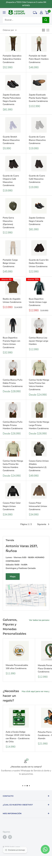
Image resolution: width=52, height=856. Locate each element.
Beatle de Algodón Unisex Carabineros (12, 300)
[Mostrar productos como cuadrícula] (43, 30)
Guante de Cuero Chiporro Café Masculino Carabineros (11, 180)
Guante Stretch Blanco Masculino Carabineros (11, 140)
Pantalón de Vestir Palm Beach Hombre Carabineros (39, 59)
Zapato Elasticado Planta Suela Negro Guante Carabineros (38, 98)
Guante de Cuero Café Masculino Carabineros (37, 179)
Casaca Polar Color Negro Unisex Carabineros (12, 506)
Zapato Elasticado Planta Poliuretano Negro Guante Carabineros (12, 99)
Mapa (13, 576)
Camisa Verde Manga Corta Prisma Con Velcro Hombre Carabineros (39, 384)
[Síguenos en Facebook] (5, 837)
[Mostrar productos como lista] (48, 30)
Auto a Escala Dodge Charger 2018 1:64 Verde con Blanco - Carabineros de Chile (18, 736)
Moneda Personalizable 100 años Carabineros (17, 667)
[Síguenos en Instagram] (10, 837)
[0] (47, 12)
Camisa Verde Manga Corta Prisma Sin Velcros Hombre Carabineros (13, 465)
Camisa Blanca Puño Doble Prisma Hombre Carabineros (13, 383)
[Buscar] (45, 20)
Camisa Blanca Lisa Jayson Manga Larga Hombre (38, 341)
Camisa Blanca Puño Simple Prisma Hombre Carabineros (13, 425)
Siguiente (41, 524)
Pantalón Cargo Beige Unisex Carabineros (10, 263)
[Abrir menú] (4, 12)
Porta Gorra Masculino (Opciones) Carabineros (8, 222)
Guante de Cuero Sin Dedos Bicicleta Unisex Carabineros (39, 263)
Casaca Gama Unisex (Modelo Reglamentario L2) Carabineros (39, 465)
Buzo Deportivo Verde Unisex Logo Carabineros (38, 302)
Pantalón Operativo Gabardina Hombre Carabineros (12, 59)
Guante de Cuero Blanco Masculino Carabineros (37, 140)
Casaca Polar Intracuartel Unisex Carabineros (38, 506)
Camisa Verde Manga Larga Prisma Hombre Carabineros (39, 425)
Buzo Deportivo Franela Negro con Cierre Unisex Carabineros (11, 342)
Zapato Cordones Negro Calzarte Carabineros (37, 221)
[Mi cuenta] (41, 12)
